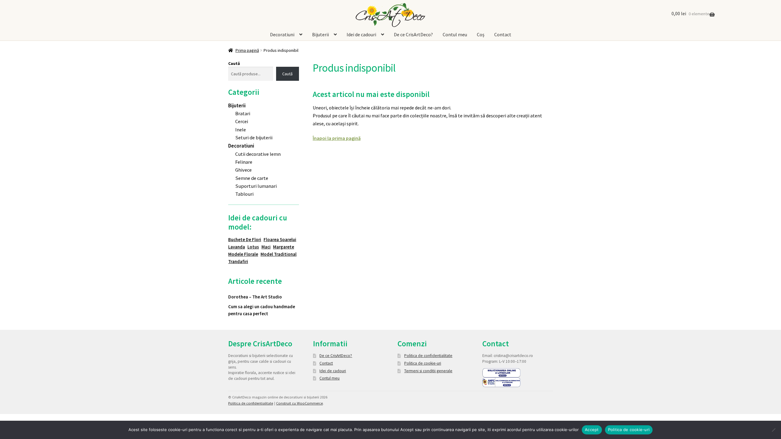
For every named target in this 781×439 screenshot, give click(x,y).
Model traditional (279, 254)
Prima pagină (247, 50)
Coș (480, 34)
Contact (502, 34)
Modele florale (243, 254)
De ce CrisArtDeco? (413, 34)
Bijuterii (320, 34)
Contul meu (455, 34)
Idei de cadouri (361, 34)
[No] (773, 430)
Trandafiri (238, 261)
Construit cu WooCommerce (299, 403)
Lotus (253, 247)
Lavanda (236, 247)
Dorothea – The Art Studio (255, 297)
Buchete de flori (244, 239)
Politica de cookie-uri (422, 363)
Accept (592, 429)
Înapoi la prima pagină (337, 138)
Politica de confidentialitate (428, 355)
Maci (266, 247)
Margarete (283, 247)
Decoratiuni (282, 34)
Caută (234, 63)
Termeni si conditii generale (428, 370)
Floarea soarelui (280, 239)
